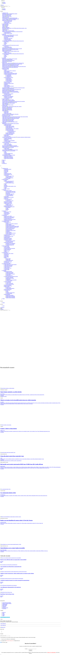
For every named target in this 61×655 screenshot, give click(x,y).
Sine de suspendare (5, 100)
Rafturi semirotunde (9, 127)
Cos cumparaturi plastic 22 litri (8, 492)
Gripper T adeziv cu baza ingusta (8, 428)
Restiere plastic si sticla (7, 113)
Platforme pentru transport (8, 138)
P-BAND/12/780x (3, 522)
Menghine (3, 27)
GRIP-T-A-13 (2, 430)
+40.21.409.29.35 (3, 623)
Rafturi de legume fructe (9, 129)
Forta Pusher (4, 608)
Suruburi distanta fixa (7, 32)
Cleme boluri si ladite (7, 39)
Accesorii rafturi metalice (10, 130)
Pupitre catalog (4, 109)
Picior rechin (4, 15)
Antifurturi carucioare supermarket (9, 140)
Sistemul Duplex (8, 78)
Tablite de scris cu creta (7, 52)
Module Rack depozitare (8, 155)
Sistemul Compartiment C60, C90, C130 (10, 74)
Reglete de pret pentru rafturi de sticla (8, 66)
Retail (1, 562)
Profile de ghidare (7, 85)
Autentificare (2, 307)
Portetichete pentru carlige (6, 64)
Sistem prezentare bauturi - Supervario (10, 70)
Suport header (4, 14)
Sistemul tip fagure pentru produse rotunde (10, 73)
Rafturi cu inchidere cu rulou (10, 132)
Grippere (3, 24)
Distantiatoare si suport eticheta (9, 83)
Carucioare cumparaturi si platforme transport (9, 137)
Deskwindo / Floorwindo (6, 114)
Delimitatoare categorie (5, 13)
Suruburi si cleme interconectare (7, 31)
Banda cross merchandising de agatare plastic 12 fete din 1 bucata (16, 520)
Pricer (5, 44)
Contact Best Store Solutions (6, 602)
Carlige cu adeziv (5, 99)
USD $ (3, 305)
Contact (3, 614)
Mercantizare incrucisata (6, 91)
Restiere (3, 110)
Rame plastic (6, 37)
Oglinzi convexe (6, 148)
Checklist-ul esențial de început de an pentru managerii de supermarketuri (14, 580)
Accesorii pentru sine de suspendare (7, 101)
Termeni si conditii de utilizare (6, 603)
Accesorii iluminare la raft (6, 18)
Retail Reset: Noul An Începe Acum (7, 594)
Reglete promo (4, 20)
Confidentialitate (4, 604)
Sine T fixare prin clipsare (8, 81)
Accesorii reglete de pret (6, 67)
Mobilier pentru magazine (6, 123)
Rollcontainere (6, 139)
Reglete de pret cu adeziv (6, 65)
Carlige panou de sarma (5, 121)
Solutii (3, 613)
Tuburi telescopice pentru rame (8, 35)
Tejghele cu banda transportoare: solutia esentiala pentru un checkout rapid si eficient (17, 573)
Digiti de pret (4, 50)
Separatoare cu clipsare (5, 92)
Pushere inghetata (6, 71)
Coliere (3, 26)
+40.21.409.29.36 (3, 625)
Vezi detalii (2, 395)
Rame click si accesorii (5, 58)
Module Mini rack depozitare (8, 157)
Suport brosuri (4, 61)
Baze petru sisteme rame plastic (9, 36)
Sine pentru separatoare (7, 94)
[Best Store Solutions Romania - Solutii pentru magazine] (1, 309)
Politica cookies (4, 605)
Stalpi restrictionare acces (6, 146)
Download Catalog (5, 607)
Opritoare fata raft (5, 88)
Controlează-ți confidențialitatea (5, 617)
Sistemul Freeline (6, 22)
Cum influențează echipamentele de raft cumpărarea (10, 587)
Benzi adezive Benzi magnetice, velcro (8, 28)
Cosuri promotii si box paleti (8, 134)
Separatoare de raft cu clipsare (8, 93)
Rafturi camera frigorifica (10, 133)
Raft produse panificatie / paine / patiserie (12, 128)
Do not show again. (4, 642)
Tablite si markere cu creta (6, 51)
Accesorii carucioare (7, 141)
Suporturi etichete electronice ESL (7, 53)
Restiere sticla (6, 112)
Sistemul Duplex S (9, 79)
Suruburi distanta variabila (8, 33)
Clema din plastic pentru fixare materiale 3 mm (12, 456)
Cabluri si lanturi (4, 104)
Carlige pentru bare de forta (6, 117)
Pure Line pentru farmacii (8, 21)
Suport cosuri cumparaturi (8, 144)
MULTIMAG (2, 393)
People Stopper (4, 59)
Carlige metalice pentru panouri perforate (8, 116)
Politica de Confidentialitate (51, 652)
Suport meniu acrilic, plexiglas (6, 106)
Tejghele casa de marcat (7, 124)
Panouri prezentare (5, 60)
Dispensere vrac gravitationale (8, 96)
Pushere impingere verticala (8, 72)
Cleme (3, 29)
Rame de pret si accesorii (6, 49)
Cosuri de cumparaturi (5, 142)
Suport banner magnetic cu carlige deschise (11, 391)
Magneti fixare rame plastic (8, 38)
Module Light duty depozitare (8, 158)
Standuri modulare (5, 90)
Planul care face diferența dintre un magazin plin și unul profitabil (13, 559)
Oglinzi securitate (5, 147)
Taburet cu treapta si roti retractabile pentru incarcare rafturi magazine (18, 400)
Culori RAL (4, 606)
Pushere (5, 69)
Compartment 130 (9, 76)
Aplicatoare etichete (7, 154)
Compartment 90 (8, 75)
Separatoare (6, 84)
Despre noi (4, 612)
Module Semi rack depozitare (8, 156)
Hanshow (5, 43)
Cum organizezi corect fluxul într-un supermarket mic (10, 566)
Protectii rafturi (6, 135)
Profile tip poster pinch (5, 102)
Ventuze (3, 25)
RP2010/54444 (2, 466)
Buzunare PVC (4, 107)
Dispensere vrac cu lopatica (8, 97)
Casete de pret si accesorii (6, 45)
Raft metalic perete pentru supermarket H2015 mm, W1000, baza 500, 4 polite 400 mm (21, 464)
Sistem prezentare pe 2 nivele (8, 77)
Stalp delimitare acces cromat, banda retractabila (12, 548)
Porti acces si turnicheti (5, 145)
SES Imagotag (6, 41)
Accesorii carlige (4, 120)
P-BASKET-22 (2, 494)
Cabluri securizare (5, 30)
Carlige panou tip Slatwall (6, 118)
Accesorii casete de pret (7, 46)
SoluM (5, 42)
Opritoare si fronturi (7, 82)
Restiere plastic (6, 111)
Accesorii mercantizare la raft (6, 89)
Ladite (5, 151)
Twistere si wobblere (5, 19)
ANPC (3, 615)
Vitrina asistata (4, 47)
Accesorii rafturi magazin (12, 131)
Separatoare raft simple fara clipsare (7, 87)
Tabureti (5, 152)
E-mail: (26, 648)
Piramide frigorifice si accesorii (7, 48)
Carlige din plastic (5, 119)
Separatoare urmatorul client (8, 153)
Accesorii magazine (5, 150)
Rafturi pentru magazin (7, 125)
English (3, 302)
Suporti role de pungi (7, 136)
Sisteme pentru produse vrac (6, 95)
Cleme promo (4, 16)
